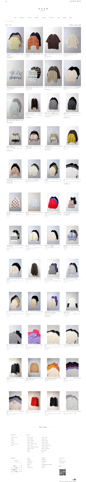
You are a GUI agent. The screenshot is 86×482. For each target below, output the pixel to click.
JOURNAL (43, 466)
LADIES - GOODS (30, 448)
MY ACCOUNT (73, 1)
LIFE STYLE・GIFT (14, 443)
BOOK (43, 451)
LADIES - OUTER (45, 442)
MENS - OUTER (30, 437)
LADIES (12, 439)
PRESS (28, 466)
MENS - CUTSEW (30, 440)
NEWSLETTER (30, 461)
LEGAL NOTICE (30, 467)
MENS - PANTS (30, 439)
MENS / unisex (14, 437)
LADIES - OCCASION (45, 448)
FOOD (59, 17)
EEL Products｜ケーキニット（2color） (71, 278)
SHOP (43, 467)
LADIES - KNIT (11, 21)
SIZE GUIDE (29, 462)
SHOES (12, 440)
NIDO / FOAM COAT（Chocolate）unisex (33, 278)
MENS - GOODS (30, 442)
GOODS (12, 442)
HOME (15, 17)
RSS (60, 462)
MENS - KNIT (44, 439)
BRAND (64, 17)
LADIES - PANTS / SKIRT (46, 445)
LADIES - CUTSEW (45, 443)
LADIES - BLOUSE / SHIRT (32, 443)
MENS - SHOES (45, 440)
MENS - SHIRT (44, 437)
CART (60, 459)
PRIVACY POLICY (62, 461)
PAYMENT (29, 459)
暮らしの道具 (44, 450)
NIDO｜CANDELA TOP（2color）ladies (71, 212)
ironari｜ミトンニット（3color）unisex (71, 146)
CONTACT (43, 458)
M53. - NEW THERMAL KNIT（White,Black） (72, 344)
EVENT (43, 462)
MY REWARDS (44, 461)
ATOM (63, 462)
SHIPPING (43, 459)
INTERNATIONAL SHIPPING (47, 464)
